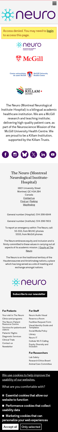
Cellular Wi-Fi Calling (39, 341)
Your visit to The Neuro (13, 315)
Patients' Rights (9, 333)
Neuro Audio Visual (38, 315)
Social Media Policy (38, 331)
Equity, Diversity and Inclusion (38, 345)
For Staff (34, 311)
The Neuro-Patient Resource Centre (11, 323)
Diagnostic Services (11, 336)
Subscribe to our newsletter (29, 294)
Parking (34, 201)
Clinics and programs (12, 319)
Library (32, 334)
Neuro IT (33, 338)
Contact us (29, 198)
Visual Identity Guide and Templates (41, 326)
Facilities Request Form (40, 322)
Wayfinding (29, 204)
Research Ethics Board (39, 361)
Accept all (10, 426)
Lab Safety (34, 357)
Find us (24, 201)
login (50, 30)
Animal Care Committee (40, 364)
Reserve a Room (37, 319)
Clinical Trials (8, 340)
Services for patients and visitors (14, 328)
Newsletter (7, 346)
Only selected (30, 426)
